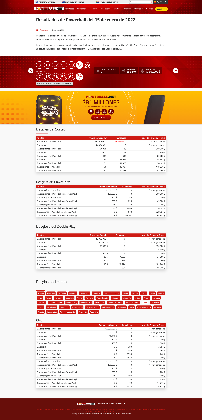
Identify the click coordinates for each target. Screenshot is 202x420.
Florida (125, 293)
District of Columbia (111, 293)
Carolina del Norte (115, 302)
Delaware (96, 293)
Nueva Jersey (71, 302)
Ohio (145, 302)
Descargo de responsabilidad (80, 414)
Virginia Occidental (67, 311)
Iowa (40, 298)
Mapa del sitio (126, 414)
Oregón (40, 307)
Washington (52, 311)
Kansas (48, 298)
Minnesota (127, 298)
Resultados (69, 8)
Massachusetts (102, 298)
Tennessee (121, 307)
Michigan (115, 298)
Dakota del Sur (108, 307)
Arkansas (51, 293)
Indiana (161, 293)
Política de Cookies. (113, 414)
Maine (79, 298)
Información (138, 8)
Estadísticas (105, 8)
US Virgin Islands (144, 307)
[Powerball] (37, 30)
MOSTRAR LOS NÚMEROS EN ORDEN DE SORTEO (54, 83)
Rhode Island (77, 307)
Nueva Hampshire (56, 302)
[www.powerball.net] (49, 8)
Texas (131, 307)
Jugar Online (161, 9)
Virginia (41, 311)
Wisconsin (83, 311)
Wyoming (94, 311)
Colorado (72, 293)
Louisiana (70, 298)
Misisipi (138, 298)
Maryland (89, 298)
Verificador (81, 8)
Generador (92, 8)
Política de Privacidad (99, 414)
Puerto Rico (64, 307)
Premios (127, 8)
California (62, 293)
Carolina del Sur (92, 307)
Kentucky (58, 298)
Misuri (146, 298)
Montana (156, 298)
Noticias (149, 8)
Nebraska (41, 302)
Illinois (152, 293)
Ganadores (117, 8)
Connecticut (84, 293)
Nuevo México (86, 302)
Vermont (157, 307)
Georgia (135, 293)
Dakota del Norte (132, 302)
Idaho (144, 293)
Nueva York (99, 302)
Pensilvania (51, 307)
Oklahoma (155, 302)
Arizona (41, 293)
